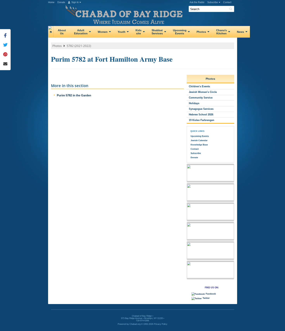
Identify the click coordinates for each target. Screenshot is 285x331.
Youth (121, 31)
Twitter (206, 298)
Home (51, 2)
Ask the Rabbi (197, 2)
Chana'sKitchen (221, 32)
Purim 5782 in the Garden (74, 95)
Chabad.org (135, 324)
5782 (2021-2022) (79, 46)
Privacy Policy (160, 324)
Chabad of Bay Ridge (144, 15)
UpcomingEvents (180, 32)
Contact (227, 2)
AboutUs (62, 32)
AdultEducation (81, 32)
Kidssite (139, 32)
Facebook (211, 294)
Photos (201, 31)
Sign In (75, 2)
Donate (61, 2)
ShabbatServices (157, 32)
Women (103, 31)
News (240, 31)
